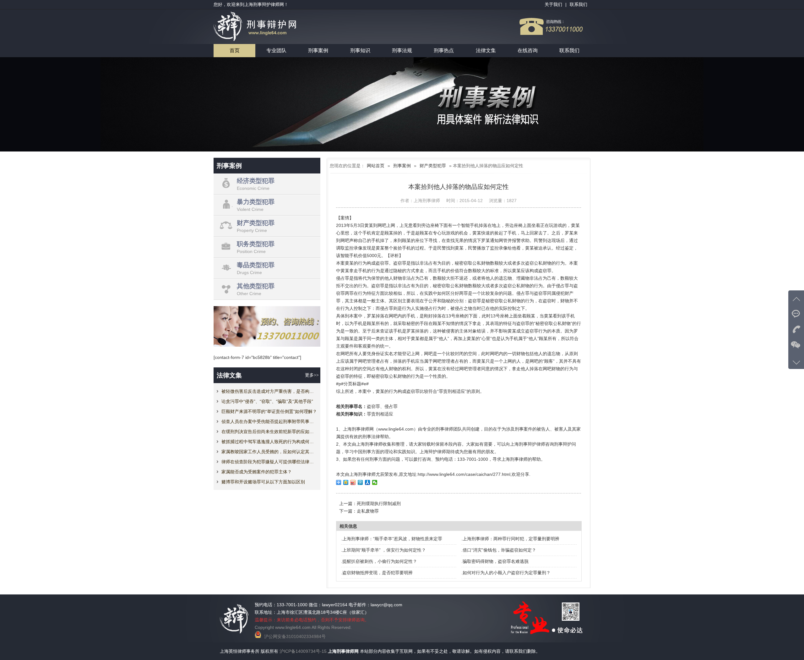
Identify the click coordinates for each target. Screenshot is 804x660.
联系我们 (569, 50)
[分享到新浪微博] (353, 482)
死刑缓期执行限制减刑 (379, 503)
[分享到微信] (375, 482)
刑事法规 (402, 50)
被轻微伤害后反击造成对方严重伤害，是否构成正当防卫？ (269, 391)
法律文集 (486, 50)
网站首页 (375, 165)
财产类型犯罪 (433, 165)
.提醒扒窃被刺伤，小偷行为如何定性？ (379, 561)
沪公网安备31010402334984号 (295, 636)
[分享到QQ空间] (346, 482)
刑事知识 (360, 50)
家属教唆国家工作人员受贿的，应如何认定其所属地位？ (269, 451)
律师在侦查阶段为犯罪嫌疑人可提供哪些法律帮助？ (269, 461)
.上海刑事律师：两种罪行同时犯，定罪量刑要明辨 (510, 538)
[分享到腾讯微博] (360, 482)
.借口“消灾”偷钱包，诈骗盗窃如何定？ (498, 550)
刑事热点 (444, 50)
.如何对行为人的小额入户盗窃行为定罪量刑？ (506, 572)
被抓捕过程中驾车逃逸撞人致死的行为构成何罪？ (269, 441)
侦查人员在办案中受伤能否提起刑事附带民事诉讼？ (269, 421)
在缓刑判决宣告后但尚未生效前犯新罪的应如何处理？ (269, 431)
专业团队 (276, 50)
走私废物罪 (368, 511)
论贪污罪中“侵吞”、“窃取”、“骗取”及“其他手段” (267, 401)
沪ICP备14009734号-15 (303, 651)
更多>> (312, 375)
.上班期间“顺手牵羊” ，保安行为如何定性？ (383, 550)
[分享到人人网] (367, 482)
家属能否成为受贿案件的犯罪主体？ (256, 471)
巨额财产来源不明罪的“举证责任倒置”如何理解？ (269, 411)
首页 (235, 50)
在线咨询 (528, 50)
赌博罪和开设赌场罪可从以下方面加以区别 (263, 481)
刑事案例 (318, 50)
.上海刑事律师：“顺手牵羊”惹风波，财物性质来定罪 (391, 538)
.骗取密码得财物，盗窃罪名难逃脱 (495, 561)
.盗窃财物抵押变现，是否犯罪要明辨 (377, 572)
